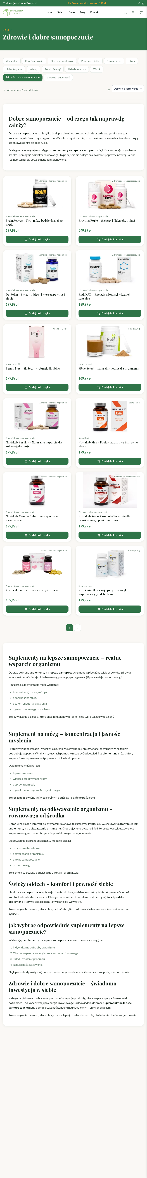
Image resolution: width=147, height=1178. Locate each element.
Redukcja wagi (53, 69)
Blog (82, 12)
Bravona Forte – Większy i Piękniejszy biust (107, 220)
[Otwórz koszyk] (141, 12)
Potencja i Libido (90, 60)
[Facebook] (139, 3)
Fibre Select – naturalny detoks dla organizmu (109, 368)
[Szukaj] (125, 12)
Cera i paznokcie (34, 60)
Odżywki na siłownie (62, 60)
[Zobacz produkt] (37, 194)
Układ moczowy (77, 69)
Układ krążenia (14, 69)
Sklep (60, 12)
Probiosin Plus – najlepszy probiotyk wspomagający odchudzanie (103, 592)
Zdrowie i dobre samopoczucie (23, 77)
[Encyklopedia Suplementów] (13, 12)
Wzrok (96, 69)
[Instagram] (143, 3)
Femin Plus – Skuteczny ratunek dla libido (33, 368)
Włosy (33, 69)
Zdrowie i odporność (58, 77)
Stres (132, 60)
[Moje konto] (133, 12)
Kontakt (94, 12)
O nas (71, 12)
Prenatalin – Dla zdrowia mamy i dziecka (32, 590)
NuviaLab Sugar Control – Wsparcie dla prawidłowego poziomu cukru (104, 518)
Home (49, 12)
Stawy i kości (114, 60)
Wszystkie (12, 60)
